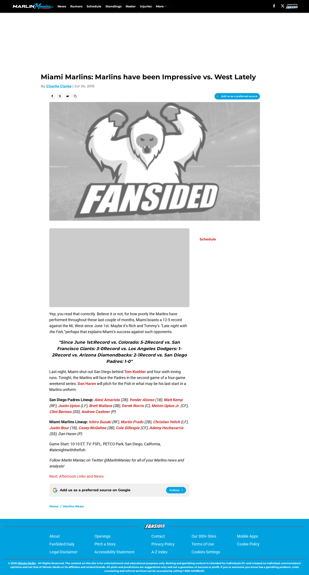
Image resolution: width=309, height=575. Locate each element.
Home (54, 506)
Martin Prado (132, 422)
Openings (102, 536)
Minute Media (27, 563)
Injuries (146, 6)
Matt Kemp (173, 400)
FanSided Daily (62, 544)
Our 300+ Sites (204, 536)
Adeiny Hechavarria (166, 428)
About (54, 536)
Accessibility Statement (114, 552)
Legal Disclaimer (63, 552)
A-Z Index (159, 552)
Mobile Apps (247, 536)
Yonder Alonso (141, 400)
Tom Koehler (135, 371)
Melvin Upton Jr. (165, 405)
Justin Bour (59, 428)
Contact (158, 536)
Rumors (76, 6)
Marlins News (73, 506)
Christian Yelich (166, 422)
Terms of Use (203, 544)
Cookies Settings (206, 552)
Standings (113, 6)
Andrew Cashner (95, 411)
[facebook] (274, 6)
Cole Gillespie (128, 428)
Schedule (94, 6)
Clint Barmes (60, 411)
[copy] (75, 96)
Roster (131, 6)
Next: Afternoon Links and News (76, 476)
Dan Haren (87, 383)
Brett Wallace (100, 405)
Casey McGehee (92, 428)
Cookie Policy (248, 544)
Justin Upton (69, 405)
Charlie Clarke (59, 86)
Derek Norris (133, 405)
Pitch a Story (105, 544)
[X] (282, 6)
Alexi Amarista (107, 400)
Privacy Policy (163, 544)
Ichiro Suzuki (100, 422)
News (62, 6)
